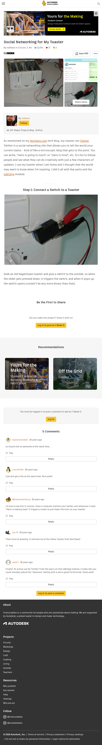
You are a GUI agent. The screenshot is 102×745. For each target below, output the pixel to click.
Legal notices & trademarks (66, 738)
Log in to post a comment (51, 593)
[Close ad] (96, 13)
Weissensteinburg (21, 499)
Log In (51, 419)
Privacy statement (55, 734)
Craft (5, 655)
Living (6, 663)
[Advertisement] (51, 23)
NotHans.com (38, 141)
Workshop (8, 646)
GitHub (38, 130)
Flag (11, 453)
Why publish (9, 686)
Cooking (7, 659)
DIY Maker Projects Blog (22, 130)
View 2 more (81, 102)
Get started (8, 690)
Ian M (15, 532)
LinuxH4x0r (18, 469)
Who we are (9, 703)
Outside (7, 668)
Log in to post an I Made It (51, 325)
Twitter (84, 141)
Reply (51, 458)
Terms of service (36, 734)
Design (6, 651)
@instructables (15, 716)
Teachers (7, 672)
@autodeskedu (14, 722)
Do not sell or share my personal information (27, 738)
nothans (11, 47)
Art (30, 47)
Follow (23, 123)
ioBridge (9, 174)
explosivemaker (20, 440)
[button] (3, 3)
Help (5, 694)
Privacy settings (75, 734)
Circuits (22, 47)
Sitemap (7, 698)
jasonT (15, 562)
